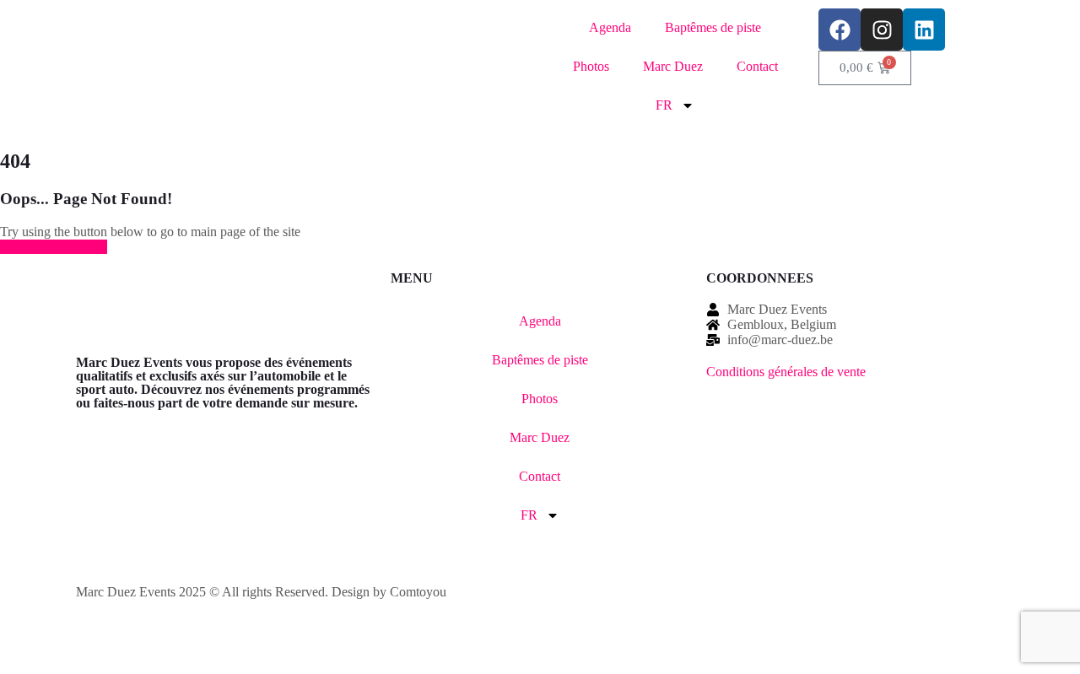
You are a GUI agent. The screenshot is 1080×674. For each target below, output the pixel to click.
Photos (591, 66)
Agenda (610, 27)
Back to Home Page (53, 247)
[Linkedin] (924, 29)
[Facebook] (839, 29)
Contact (757, 66)
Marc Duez (673, 66)
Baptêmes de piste (713, 27)
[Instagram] (882, 29)
